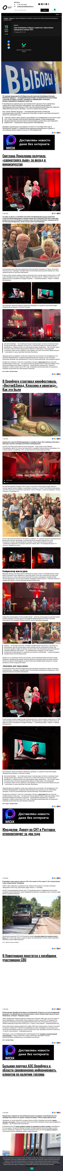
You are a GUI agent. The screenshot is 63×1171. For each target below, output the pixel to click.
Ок (32, 1168)
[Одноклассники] (8, 44)
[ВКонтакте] (8, 41)
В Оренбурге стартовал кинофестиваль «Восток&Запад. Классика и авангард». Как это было (30, 385)
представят (42, 362)
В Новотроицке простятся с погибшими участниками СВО (29, 957)
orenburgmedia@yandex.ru (25, 6)
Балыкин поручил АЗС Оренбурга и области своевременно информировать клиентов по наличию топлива (29, 1070)
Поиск (44, 10)
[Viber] (60, 132)
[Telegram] (8, 47)
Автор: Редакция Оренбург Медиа (23, 50)
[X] (58, 132)
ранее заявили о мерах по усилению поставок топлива (33, 1126)
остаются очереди (51, 1129)
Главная (6, 18)
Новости (11, 18)
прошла (44, 217)
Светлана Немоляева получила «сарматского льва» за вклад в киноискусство (24, 159)
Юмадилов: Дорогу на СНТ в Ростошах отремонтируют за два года (29, 831)
